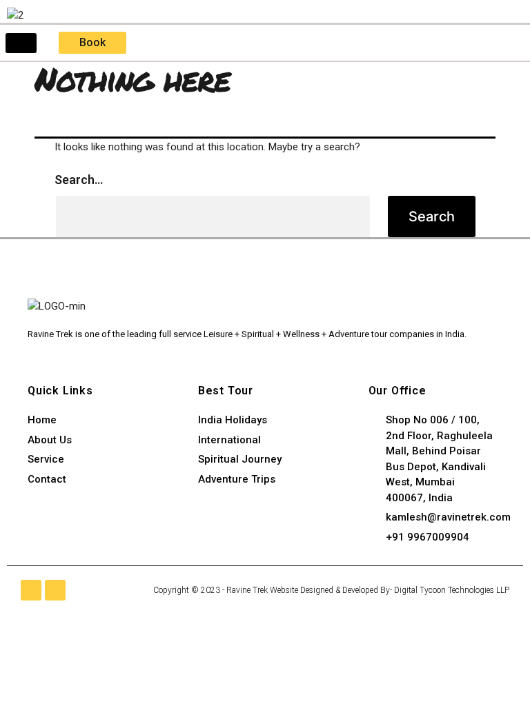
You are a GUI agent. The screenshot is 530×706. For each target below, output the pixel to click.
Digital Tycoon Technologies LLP (451, 590)
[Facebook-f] (31, 590)
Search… (79, 179)
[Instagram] (55, 590)
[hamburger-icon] (21, 43)
